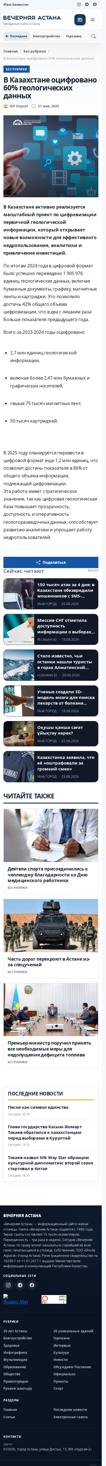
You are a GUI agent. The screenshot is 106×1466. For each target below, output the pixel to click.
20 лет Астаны (15, 1331)
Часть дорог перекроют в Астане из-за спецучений (49, 962)
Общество (11, 1374)
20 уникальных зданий (73, 1331)
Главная (10, 51)
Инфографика (15, 1352)
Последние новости (70, 1409)
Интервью (62, 1345)
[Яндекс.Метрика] (15, 1299)
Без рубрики (34, 51)
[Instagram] (79, 4)
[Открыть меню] (92, 19)
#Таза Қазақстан (16, 4)
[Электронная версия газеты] (80, 19)
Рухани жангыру (17, 1388)
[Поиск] (93, 36)
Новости (60, 1359)
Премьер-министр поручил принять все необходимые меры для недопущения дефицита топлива (49, 1049)
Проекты (60, 1381)
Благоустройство (46, 36)
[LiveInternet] (35, 1299)
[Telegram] (86, 4)
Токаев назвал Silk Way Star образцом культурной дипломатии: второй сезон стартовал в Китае (50, 1163)
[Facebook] (94, 4)
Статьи (9, 1417)
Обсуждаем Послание (72, 1367)
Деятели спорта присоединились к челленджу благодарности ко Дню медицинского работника (48, 875)
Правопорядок (15, 1381)
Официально (64, 1374)
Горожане (73, 36)
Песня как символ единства (38, 1107)
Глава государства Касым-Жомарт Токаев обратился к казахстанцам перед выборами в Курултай (45, 1132)
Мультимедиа (15, 1359)
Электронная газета (70, 1417)
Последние (18, 36)
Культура (61, 1352)
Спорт (58, 1388)
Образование (14, 1367)
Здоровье (11, 1345)
